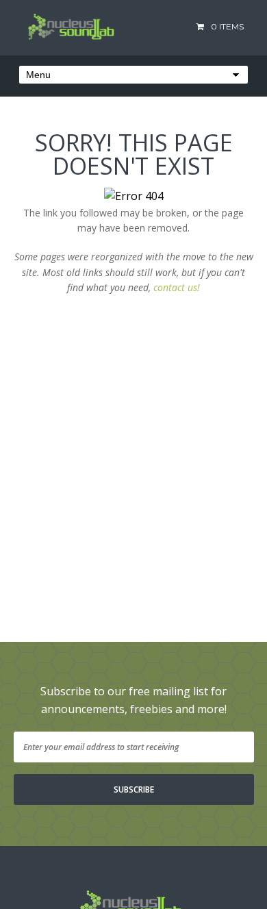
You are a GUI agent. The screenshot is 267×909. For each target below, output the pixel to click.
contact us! (176, 287)
